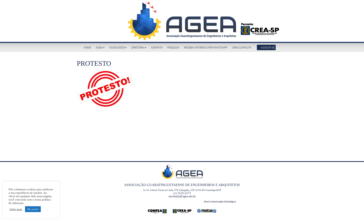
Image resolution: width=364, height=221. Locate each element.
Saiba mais (15, 209)
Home (87, 47)
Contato (156, 47)
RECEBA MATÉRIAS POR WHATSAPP (205, 47)
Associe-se (267, 47)
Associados (117, 47)
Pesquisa (173, 47)
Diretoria (137, 47)
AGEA (99, 47)
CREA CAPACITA (241, 47)
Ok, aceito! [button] (32, 209)
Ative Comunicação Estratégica (220, 201)
